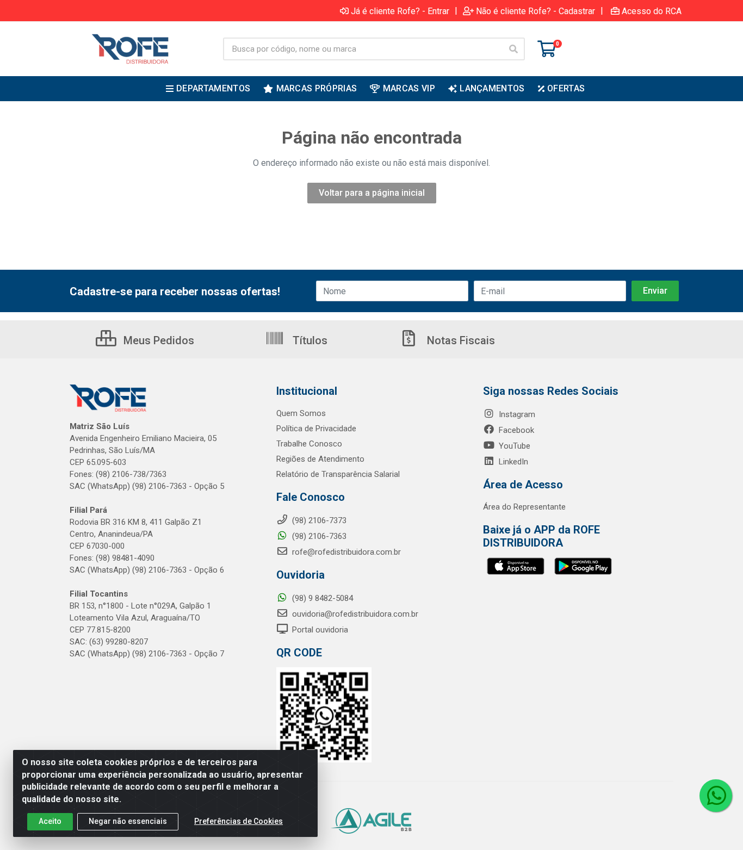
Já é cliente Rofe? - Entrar (400, 11)
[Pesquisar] (513, 49)
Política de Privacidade (316, 428)
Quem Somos (301, 413)
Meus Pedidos (157, 340)
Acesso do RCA (652, 11)
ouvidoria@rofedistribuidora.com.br (354, 614)
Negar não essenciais (128, 821)
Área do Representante (524, 507)
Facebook (515, 430)
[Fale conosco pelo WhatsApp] (715, 795)
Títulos (308, 340)
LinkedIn (512, 462)
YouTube (513, 446)
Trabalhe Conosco (309, 444)
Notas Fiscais (459, 340)
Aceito (50, 821)
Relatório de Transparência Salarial (338, 474)
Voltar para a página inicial (372, 193)
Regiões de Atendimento (320, 459)
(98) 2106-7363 (318, 536)
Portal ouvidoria (319, 630)
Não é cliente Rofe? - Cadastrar (535, 11)
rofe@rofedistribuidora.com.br (345, 552)
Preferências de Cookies (238, 821)
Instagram (516, 414)
